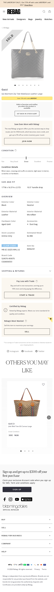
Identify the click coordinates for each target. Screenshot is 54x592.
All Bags (6, 28)
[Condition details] (16, 150)
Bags (30, 19)
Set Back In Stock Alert (27, 114)
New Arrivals (8, 19)
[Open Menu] (4, 11)
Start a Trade (27, 295)
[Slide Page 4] (33, 451)
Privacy (37, 569)
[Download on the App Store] (26, 499)
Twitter (41, 351)
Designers (21, 19)
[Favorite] (43, 384)
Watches (48, 19)
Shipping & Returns (13, 271)
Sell (27, 331)
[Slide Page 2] (25, 451)
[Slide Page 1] (21, 451)
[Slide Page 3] (29, 451)
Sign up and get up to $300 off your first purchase (25, 474)
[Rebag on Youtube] (17, 499)
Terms (44, 569)
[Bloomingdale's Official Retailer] (15, 507)
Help (4, 552)
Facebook (28, 351)
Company (6, 544)
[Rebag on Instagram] (10, 499)
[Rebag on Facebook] (5, 499)
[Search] (43, 11)
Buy (3, 520)
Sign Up (17, 489)
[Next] (49, 417)
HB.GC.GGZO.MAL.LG (11, 249)
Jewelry (38, 19)
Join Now (27, 141)
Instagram (14, 351)
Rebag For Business (12, 536)
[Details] (37, 281)
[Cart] (49, 11)
